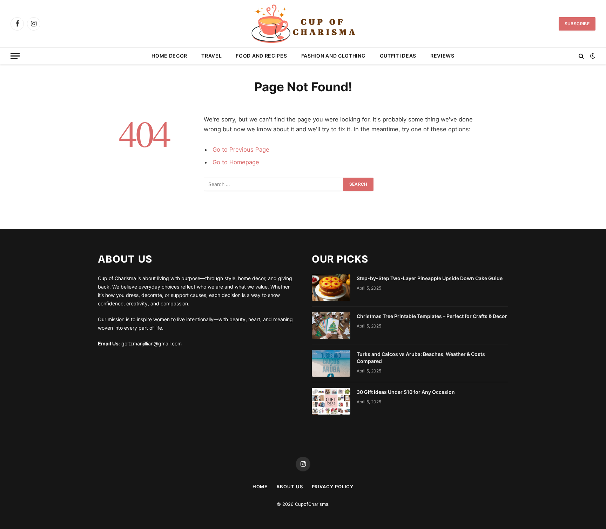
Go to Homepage (236, 162)
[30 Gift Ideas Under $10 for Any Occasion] (331, 401)
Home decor (169, 56)
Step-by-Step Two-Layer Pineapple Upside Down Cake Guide (430, 278)
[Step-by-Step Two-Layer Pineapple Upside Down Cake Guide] (331, 287)
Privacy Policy (333, 486)
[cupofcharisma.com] (303, 23)
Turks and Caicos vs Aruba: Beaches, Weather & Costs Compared (421, 357)
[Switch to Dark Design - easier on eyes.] (591, 56)
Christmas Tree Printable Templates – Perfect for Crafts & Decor (432, 316)
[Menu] (15, 56)
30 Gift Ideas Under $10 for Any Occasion (406, 392)
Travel (211, 56)
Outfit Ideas (398, 56)
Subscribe (577, 23)
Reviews (442, 56)
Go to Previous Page (241, 149)
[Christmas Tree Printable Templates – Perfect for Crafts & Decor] (331, 325)
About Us (289, 486)
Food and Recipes (261, 56)
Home (260, 486)
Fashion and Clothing (333, 56)
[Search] (581, 56)
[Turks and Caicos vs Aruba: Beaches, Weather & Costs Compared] (331, 363)
